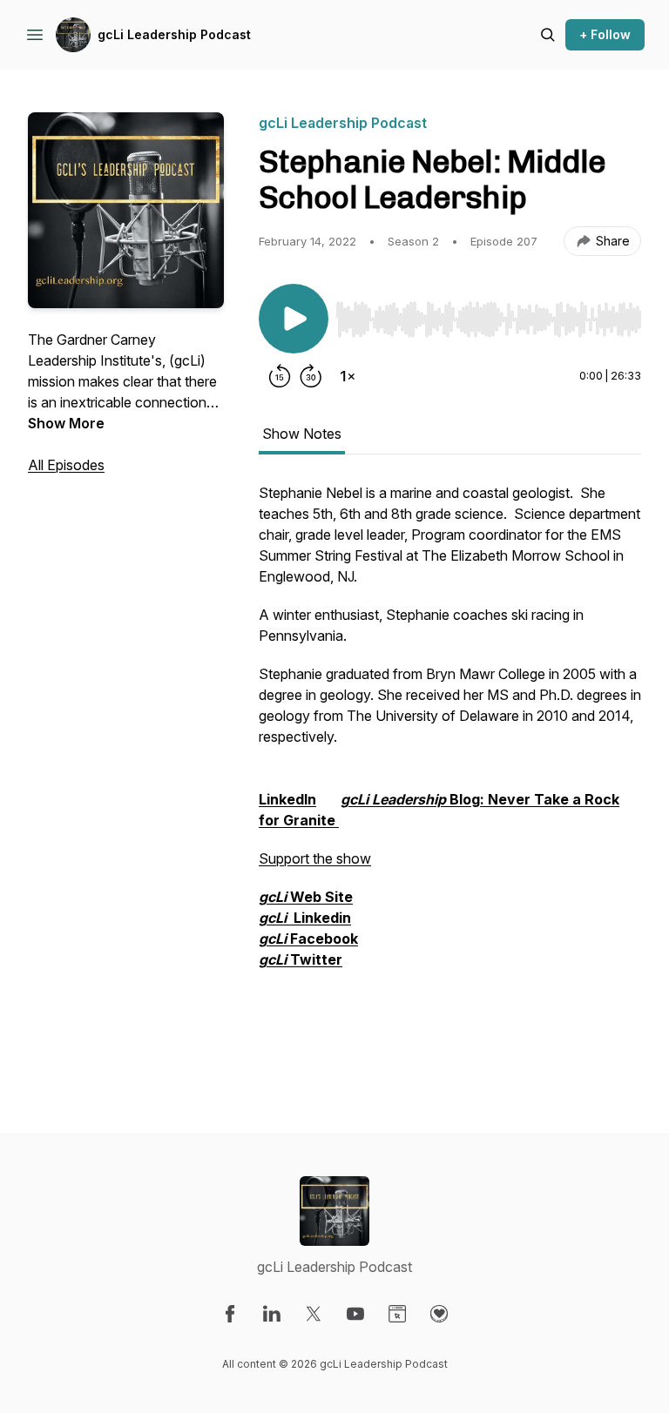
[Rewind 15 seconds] (279, 376)
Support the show (315, 858)
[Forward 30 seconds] (311, 376)
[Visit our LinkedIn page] (271, 1313)
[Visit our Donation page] (439, 1313)
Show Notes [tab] (301, 433)
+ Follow (605, 34)
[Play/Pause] (293, 318)
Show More (66, 423)
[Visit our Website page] (397, 1313)
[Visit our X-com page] (313, 1313)
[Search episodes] (548, 34)
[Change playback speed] (347, 376)
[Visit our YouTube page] (355, 1313)
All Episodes (66, 465)
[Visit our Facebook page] (230, 1313)
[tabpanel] (450, 773)
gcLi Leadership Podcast (174, 34)
